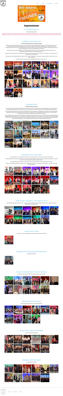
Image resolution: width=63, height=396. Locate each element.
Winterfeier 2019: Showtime (56, 34)
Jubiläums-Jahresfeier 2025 (7, 33)
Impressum (15, 391)
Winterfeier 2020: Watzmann (33, 34)
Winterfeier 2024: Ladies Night (24, 33)
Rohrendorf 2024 (15, 33)
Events (43, 3)
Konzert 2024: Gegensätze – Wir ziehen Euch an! (38, 33)
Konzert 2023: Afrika (50, 33)
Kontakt (56, 3)
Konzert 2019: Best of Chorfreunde (45, 34)
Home (37, 3)
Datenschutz (10, 391)
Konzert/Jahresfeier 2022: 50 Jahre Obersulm (20, 34)
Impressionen (49, 3)
